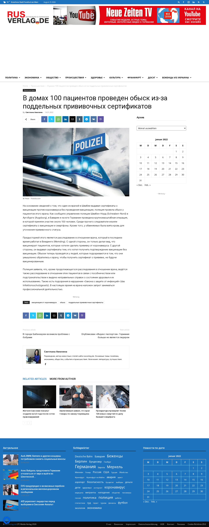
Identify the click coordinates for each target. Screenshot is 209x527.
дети (77, 487)
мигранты (90, 492)
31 (140, 180)
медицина (79, 492)
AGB (162, 524)
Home (25, 86)
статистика (80, 503)
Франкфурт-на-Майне (95, 477)
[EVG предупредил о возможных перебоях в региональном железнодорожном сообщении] (10, 489)
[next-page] (30, 423)
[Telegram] (87, 119)
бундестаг (110, 482)
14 (170, 163)
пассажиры (126, 492)
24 (140, 174)
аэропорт (80, 482)
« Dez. (140, 185)
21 (170, 168)
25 (148, 174)
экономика (94, 507)
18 (148, 168)
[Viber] (101, 119)
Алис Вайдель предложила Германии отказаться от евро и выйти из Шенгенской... (40, 473)
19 (155, 168)
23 (183, 168)
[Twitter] (203, 2)
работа (118, 498)
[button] (179, 2)
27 (163, 174)
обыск (62, 302)
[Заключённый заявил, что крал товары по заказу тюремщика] (76, 396)
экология (80, 507)
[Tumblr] (80, 119)
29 (176, 174)
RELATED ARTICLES (35, 378)
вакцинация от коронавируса (44, 302)
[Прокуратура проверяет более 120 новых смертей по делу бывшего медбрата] (112, 396)
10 (140, 163)
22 (176, 168)
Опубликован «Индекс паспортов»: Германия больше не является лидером (105, 336)
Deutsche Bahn (84, 456)
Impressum (131, 524)
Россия (97, 472)
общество (116, 492)
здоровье (86, 487)
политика (89, 497)
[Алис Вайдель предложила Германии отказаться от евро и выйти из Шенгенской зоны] (10, 474)
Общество (52, 77)
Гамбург (107, 462)
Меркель (115, 466)
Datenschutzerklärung (147, 524)
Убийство (123, 472)
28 (170, 174)
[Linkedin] (193, 2)
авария (111, 477)
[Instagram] (188, 2)
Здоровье (97, 77)
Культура (115, 77)
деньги (128, 482)
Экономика (32, 77)
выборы (119, 482)
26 (155, 174)
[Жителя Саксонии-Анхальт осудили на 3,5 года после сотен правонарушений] (39, 396)
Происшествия (74, 77)
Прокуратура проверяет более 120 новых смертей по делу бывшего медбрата (111, 414)
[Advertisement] (104, 51)
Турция (114, 472)
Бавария (100, 456)
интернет (98, 487)
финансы (112, 503)
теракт (95, 503)
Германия (85, 466)
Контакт (170, 524)
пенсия (78, 498)
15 (176, 163)
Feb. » (148, 185)
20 (163, 168)
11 (148, 163)
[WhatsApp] (58, 119)
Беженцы (115, 456)
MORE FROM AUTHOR (63, 378)
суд (89, 502)
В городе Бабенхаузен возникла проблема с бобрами (46, 336)
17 (140, 168)
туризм (103, 503)
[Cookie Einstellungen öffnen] (6, 523)
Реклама (181, 524)
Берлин (81, 461)
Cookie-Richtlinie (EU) (197, 524)
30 (183, 174)
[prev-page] (25, 423)
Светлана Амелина (34, 112)
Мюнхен (79, 472)
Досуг (151, 77)
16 (183, 163)
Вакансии (118, 524)
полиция (106, 497)
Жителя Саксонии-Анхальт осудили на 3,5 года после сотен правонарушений (39, 414)
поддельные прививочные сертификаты (86, 302)
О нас (108, 524)
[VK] (94, 119)
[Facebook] (183, 2)
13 (163, 163)
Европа (101, 467)
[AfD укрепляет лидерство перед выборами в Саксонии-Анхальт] (10, 505)
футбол (122, 502)
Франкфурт (134, 77)
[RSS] (198, 2)
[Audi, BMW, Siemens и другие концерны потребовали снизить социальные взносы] (10, 459)
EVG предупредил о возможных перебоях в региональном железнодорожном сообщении (42, 489)
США (106, 472)
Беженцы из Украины (175, 77)
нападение (104, 492)
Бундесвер (95, 461)
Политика (11, 77)
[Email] (72, 119)
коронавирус (114, 487)
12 (155, 163)
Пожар (88, 472)
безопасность (95, 482)
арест (120, 477)
